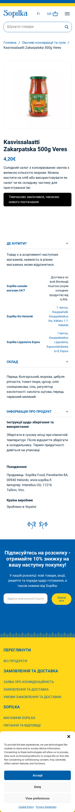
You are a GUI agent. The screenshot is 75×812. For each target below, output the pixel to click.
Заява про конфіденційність (29, 682)
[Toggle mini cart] (55, 13)
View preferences (37, 798)
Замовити (61, 599)
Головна (10, 43)
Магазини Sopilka (19, 718)
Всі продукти (15, 661)
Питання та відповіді (22, 725)
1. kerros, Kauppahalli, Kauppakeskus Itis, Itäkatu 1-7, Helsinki (58, 316)
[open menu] (67, 13)
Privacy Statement (46, 807)
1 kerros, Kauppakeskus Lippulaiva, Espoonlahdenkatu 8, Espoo (57, 342)
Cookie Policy (26, 807)
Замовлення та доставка (26, 689)
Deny (37, 787)
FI (38, 14)
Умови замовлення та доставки (32, 697)
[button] (69, 736)
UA (49, 14)
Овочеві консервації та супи (44, 43)
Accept (37, 775)
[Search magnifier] (67, 27)
